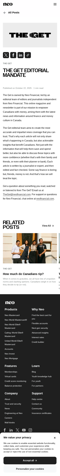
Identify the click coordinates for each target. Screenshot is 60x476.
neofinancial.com (45, 198)
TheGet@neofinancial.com (17, 194)
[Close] (54, 438)
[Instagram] (30, 430)
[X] (17, 430)
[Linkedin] (11, 430)
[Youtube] (24, 430)
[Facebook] (4, 430)
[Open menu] (53, 4)
